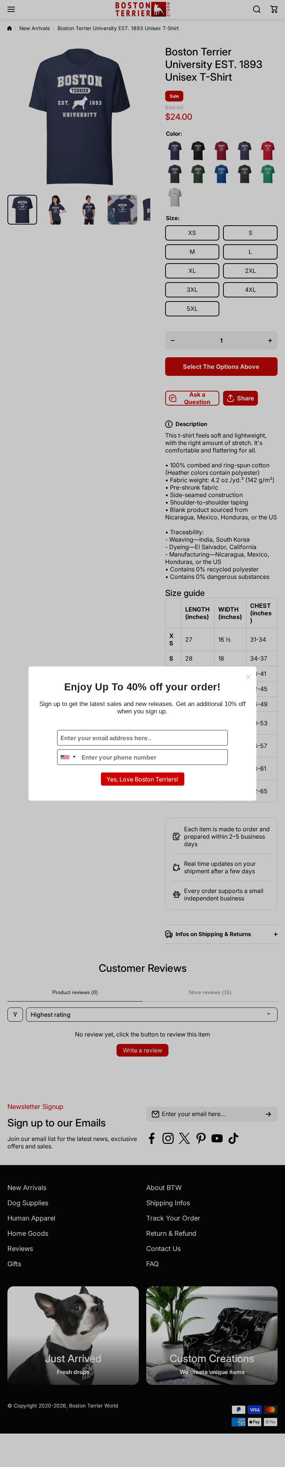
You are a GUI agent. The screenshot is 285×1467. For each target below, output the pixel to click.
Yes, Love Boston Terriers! (142, 779)
